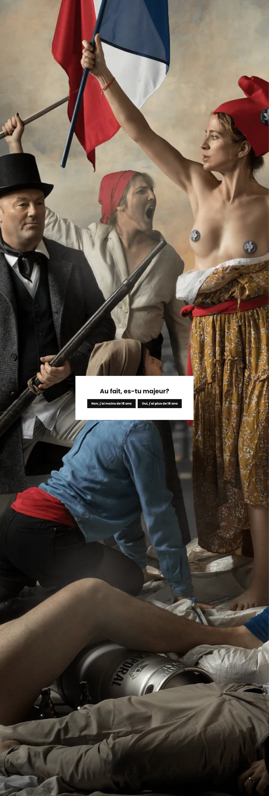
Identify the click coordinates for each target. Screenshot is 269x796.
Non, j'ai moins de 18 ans (111, 403)
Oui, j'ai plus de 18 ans (160, 403)
